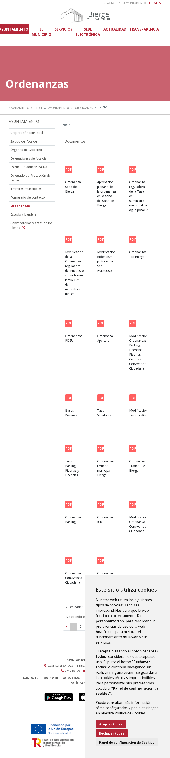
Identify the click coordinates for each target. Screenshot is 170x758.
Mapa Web (51, 678)
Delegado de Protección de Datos (30, 177)
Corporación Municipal (26, 133)
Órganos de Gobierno (26, 150)
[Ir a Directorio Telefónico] (150, 3)
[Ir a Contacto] (155, 3)
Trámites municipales (26, 189)
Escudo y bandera (23, 214)
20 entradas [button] (74, 607)
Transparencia (144, 29)
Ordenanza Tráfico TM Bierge (137, 466)
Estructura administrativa (28, 167)
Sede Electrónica (88, 32)
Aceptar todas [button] (110, 724)
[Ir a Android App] (59, 697)
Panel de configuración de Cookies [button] (126, 742)
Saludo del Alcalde (23, 141)
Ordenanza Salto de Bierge (73, 186)
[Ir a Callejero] (160, 3)
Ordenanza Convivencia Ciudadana (73, 577)
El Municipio (41, 32)
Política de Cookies (130, 713)
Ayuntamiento (58, 108)
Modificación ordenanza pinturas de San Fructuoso (106, 261)
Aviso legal (71, 678)
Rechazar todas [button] (111, 733)
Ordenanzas (84, 108)
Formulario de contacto (27, 197)
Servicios (63, 29)
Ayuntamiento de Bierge (25, 108)
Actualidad (114, 29)
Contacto (31, 678)
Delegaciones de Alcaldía (28, 158)
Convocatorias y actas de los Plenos (31, 225)
